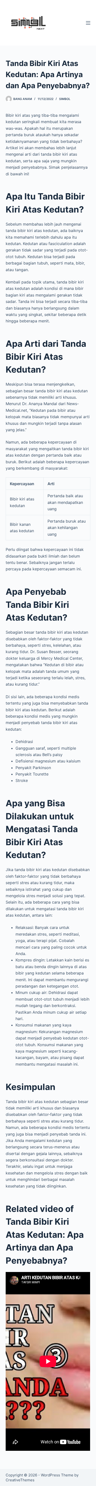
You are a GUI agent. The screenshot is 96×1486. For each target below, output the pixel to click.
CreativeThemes (20, 1480)
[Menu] (88, 23)
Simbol (64, 99)
